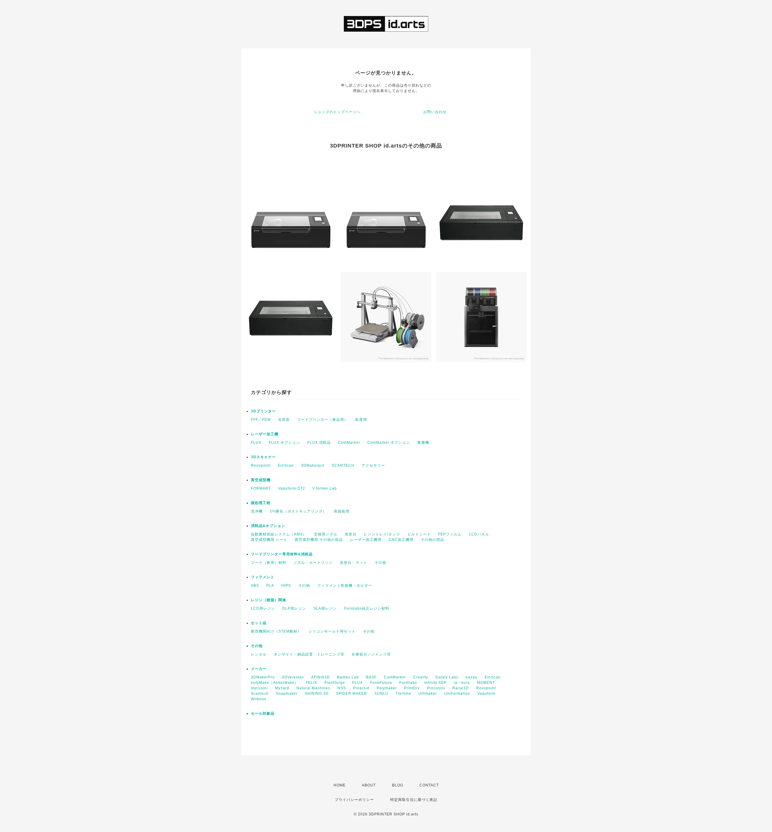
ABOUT (369, 785)
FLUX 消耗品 (319, 442)
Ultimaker (428, 693)
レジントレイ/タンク (382, 534)
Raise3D (460, 688)
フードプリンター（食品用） (322, 420)
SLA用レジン (325, 608)
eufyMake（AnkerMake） (275, 683)
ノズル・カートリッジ (313, 562)
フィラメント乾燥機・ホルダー (344, 585)
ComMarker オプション (388, 442)
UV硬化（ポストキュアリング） (298, 511)
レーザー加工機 (264, 434)
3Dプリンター (263, 411)
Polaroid (361, 688)
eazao (471, 677)
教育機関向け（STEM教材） (276, 631)
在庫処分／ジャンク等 (371, 654)
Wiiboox (258, 699)
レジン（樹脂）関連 (268, 600)
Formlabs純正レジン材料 (366, 608)
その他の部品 (432, 540)
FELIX (311, 683)
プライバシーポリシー (354, 800)
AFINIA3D (320, 677)
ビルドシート (419, 534)
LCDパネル (479, 534)
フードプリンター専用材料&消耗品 (282, 554)
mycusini (259, 688)
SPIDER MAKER (351, 693)
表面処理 (342, 511)
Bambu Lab (348, 677)
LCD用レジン (263, 608)
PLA (270, 585)
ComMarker (349, 442)
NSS (341, 688)
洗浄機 (257, 511)
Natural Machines (313, 688)
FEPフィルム (450, 534)
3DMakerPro (263, 677)
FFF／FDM (261, 420)
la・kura (462, 683)
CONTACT (429, 785)
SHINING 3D (317, 693)
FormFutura (381, 683)
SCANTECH (343, 465)
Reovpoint (261, 465)
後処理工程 (261, 503)
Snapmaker (287, 693)
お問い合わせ (435, 112)
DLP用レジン (294, 608)
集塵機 (423, 442)
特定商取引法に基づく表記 (413, 800)
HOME (340, 785)
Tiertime (403, 693)
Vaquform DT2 (291, 488)
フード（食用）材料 (268, 562)
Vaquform (486, 693)
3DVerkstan (293, 677)
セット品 (259, 623)
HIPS (286, 585)
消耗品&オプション (268, 526)
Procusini (436, 688)
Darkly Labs (446, 677)
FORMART (261, 488)
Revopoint (486, 688)
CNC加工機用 (401, 540)
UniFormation (457, 693)
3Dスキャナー (263, 457)
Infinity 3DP (435, 683)
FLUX (256, 442)
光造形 (284, 420)
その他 (380, 562)
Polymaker (387, 688)
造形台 (350, 534)
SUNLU (381, 693)
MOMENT (486, 683)
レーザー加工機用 (365, 540)
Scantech (260, 693)
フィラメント (262, 577)
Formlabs (408, 683)
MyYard (282, 688)
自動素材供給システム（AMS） (279, 534)
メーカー (259, 669)
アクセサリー (373, 465)
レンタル (259, 654)
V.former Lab (324, 488)
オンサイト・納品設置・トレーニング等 (309, 654)
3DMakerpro (312, 465)
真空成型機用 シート (269, 540)
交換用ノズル (325, 534)
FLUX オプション (284, 442)
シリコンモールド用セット (332, 631)
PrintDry (412, 688)
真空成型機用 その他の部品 (319, 540)
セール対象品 (262, 713)
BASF (371, 677)
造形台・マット (353, 562)
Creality (420, 677)
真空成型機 (261, 480)
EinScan (286, 465)
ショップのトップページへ (337, 112)
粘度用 (361, 420)
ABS (255, 585)
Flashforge (334, 683)
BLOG (397, 785)
